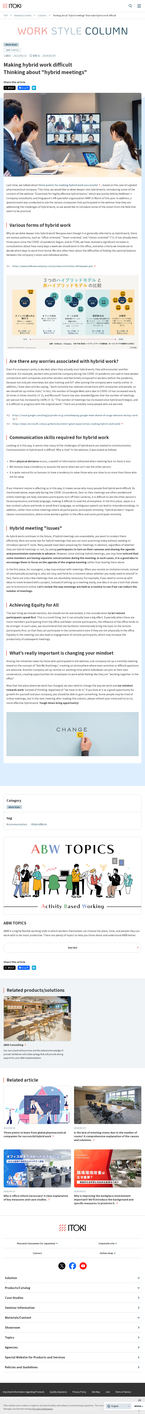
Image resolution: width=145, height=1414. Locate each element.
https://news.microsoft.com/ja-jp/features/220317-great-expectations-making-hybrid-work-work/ (66, 423)
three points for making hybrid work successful (68, 185)
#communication (17, 824)
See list (72, 947)
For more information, (43, 1408)
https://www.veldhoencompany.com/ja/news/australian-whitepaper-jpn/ (52, 266)
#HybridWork (39, 824)
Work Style (11, 44)
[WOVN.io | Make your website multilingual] (138, 1406)
